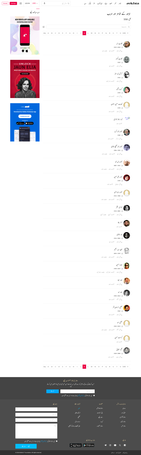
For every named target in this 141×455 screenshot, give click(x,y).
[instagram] (110, 445)
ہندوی (124, 408)
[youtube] (115, 445)
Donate (5, 3)
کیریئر (101, 421)
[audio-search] (44, 3)
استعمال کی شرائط (118, 452)
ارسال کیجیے (24, 446)
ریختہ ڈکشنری (123, 417)
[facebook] (124, 445)
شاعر (120, 3)
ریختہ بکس (123, 426)
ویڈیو (106, 3)
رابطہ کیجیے (100, 417)
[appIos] (76, 445)
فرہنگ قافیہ (77, 413)
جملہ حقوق (112, 452)
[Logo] (133, 4)
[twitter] (120, 445)
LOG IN (27, 3)
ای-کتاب (99, 3)
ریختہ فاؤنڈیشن (100, 408)
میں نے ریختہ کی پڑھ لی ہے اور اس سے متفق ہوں (77, 395)
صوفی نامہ (123, 413)
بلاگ (90, 3)
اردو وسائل (77, 421)
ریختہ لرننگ (123, 421)
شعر (115, 3)
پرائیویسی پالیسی (81, 395)
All (44, 33)
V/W (124, 33)
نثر (94, 3)
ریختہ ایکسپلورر (100, 426)
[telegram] (105, 445)
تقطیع (79, 417)
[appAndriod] (88, 445)
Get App (13, 3)
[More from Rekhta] (21, 3)
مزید (85, 3)
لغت (111, 3)
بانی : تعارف (100, 413)
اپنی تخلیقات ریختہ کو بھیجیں (74, 426)
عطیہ (79, 408)
